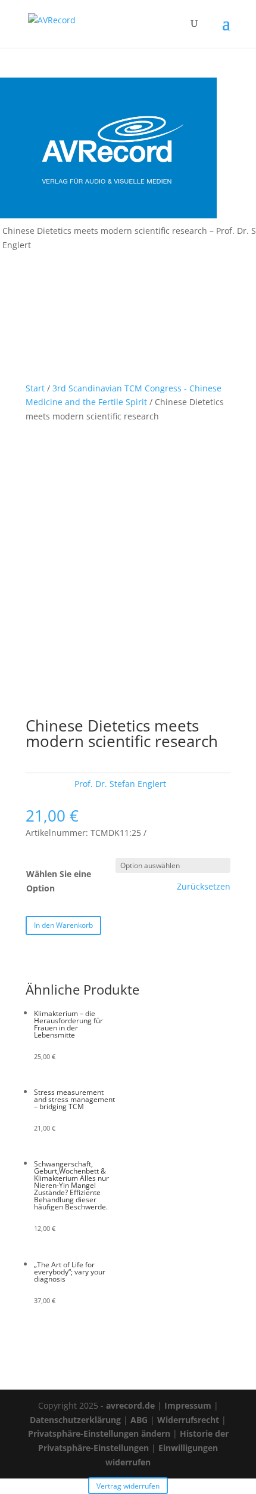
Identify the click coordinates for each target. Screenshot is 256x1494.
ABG (139, 1419)
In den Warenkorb (63, 925)
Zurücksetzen (203, 886)
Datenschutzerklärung (75, 1419)
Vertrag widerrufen (128, 1486)
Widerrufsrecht (188, 1419)
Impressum (187, 1405)
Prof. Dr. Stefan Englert (120, 783)
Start (35, 388)
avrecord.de (130, 1405)
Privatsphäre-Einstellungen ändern (99, 1433)
